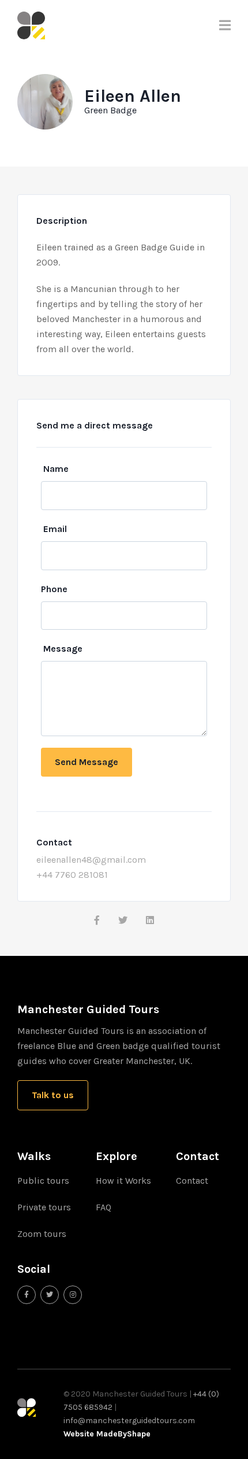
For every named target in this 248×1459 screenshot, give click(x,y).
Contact (192, 1180)
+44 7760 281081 (72, 874)
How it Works (123, 1180)
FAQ (103, 1207)
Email (55, 528)
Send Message (86, 761)
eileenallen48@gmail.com (91, 859)
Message (62, 648)
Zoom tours (41, 1233)
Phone (54, 588)
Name (56, 468)
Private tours (44, 1207)
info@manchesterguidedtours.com (129, 1420)
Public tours (43, 1180)
